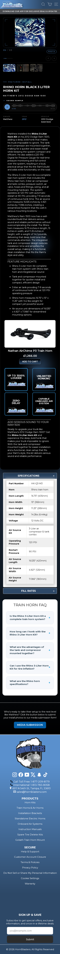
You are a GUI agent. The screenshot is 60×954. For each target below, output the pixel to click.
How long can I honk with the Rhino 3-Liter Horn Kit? (30, 633)
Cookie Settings (30, 878)
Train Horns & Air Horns (30, 807)
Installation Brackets (30, 813)
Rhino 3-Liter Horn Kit (24, 435)
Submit (30, 939)
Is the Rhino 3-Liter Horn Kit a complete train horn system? (30, 618)
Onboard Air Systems (30, 823)
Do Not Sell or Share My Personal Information (30, 872)
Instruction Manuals (30, 829)
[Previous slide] (48, 58)
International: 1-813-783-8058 (31, 785)
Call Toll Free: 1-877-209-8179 (32, 781)
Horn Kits (30, 802)
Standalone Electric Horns (30, 818)
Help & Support (30, 851)
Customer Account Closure (30, 856)
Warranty (30, 883)
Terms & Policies (30, 862)
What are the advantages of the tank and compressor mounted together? (30, 650)
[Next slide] (54, 58)
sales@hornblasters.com (32, 791)
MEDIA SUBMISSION (30, 724)
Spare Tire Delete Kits (30, 834)
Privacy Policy (30, 867)
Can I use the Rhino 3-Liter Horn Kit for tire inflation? (30, 667)
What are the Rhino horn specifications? (30, 683)
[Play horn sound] (7, 107)
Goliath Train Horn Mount (30, 839)
